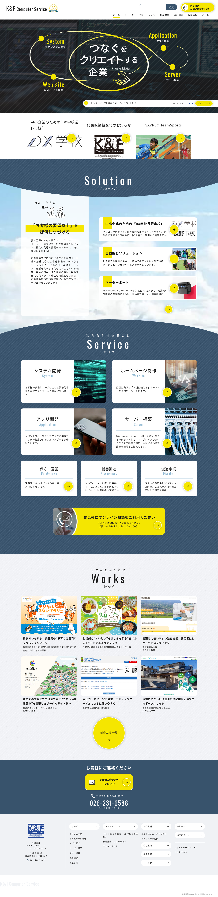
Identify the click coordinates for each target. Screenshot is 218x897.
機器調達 (74, 857)
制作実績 (164, 15)
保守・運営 (75, 853)
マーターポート (110, 846)
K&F (26, 8)
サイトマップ (181, 852)
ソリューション (147, 15)
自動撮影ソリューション (114, 841)
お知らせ (181, 826)
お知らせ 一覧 (203, 103)
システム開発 (76, 833)
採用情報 (192, 15)
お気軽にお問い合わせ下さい (200, 7)
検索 (171, 7)
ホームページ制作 (78, 838)
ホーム (116, 15)
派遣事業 (74, 862)
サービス (129, 15)
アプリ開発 (75, 843)
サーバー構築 (76, 848)
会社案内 (178, 15)
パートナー (208, 15)
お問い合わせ (109, 782)
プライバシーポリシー (185, 847)
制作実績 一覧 (109, 732)
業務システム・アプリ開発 (154, 833)
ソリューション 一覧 (185, 309)
